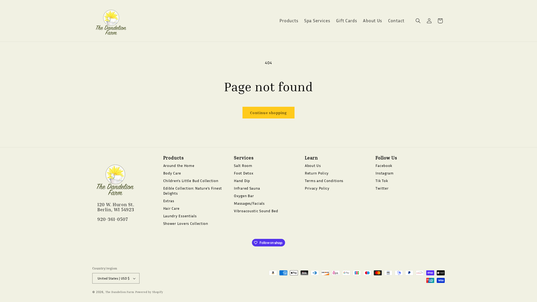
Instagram (384, 173)
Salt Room (243, 165)
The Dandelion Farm (120, 292)
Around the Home (178, 165)
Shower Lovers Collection (185, 223)
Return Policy (317, 173)
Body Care (172, 173)
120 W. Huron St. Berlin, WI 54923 (115, 207)
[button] (418, 20)
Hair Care (171, 208)
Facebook (383, 165)
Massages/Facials (249, 203)
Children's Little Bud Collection (190, 180)
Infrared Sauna (247, 188)
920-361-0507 (112, 219)
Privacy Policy (317, 188)
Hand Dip (242, 180)
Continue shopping (268, 112)
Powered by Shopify (149, 292)
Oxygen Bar (244, 195)
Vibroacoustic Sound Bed (256, 210)
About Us (313, 165)
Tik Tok (381, 180)
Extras (168, 200)
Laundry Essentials (180, 215)
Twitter (381, 188)
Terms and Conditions (324, 180)
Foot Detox (243, 173)
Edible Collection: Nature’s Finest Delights (192, 190)
